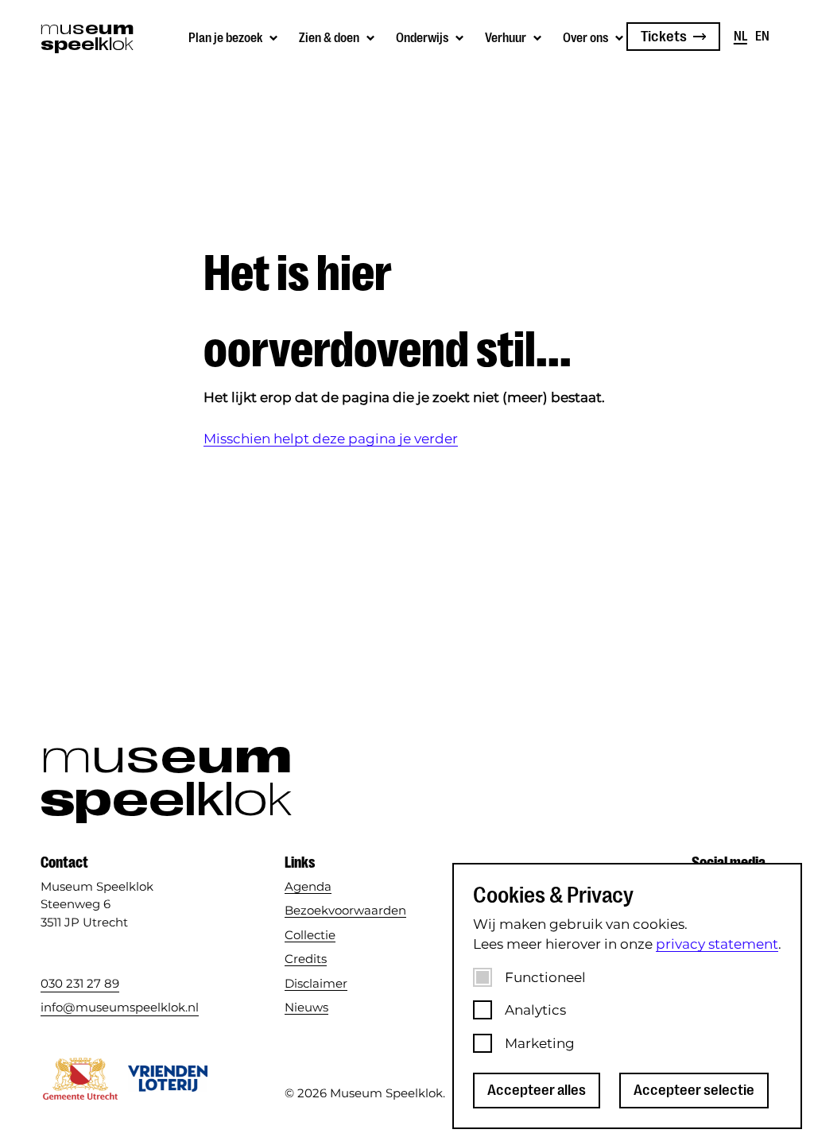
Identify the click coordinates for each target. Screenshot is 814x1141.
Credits (306, 958)
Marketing (540, 1043)
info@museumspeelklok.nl (120, 1007)
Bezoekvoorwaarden (345, 910)
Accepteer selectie (694, 1090)
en (762, 36)
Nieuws (306, 1007)
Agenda (308, 886)
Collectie (310, 934)
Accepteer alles (536, 1090)
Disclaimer (316, 983)
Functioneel (545, 977)
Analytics (535, 1010)
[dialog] (627, 996)
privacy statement (717, 944)
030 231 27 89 (80, 983)
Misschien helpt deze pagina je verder (331, 439)
